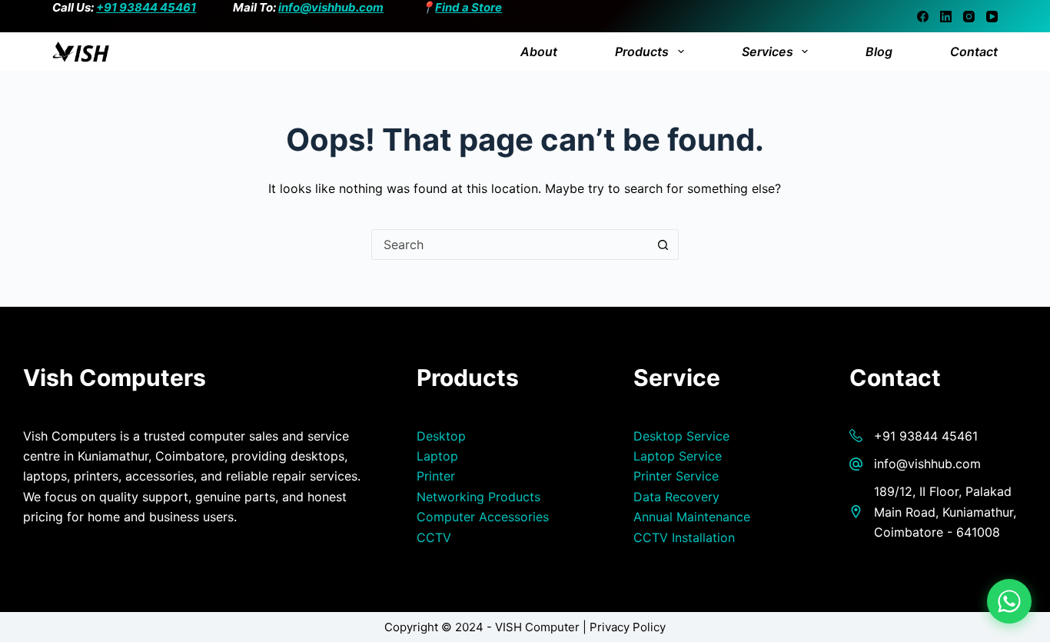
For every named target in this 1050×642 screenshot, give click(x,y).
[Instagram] (969, 16)
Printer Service (676, 476)
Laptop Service (677, 456)
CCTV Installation (684, 537)
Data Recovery (676, 496)
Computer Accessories (483, 516)
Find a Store (468, 7)
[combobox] (510, 244)
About (538, 51)
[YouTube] (992, 16)
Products (642, 51)
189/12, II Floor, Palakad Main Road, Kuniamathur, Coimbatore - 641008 (945, 512)
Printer (436, 476)
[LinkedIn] (946, 16)
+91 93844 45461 (146, 7)
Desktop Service (681, 436)
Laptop (437, 456)
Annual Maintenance (691, 516)
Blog (879, 51)
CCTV (434, 537)
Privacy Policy (628, 627)
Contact (974, 51)
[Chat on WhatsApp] (1009, 601)
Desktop (441, 436)
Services (767, 51)
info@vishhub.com (331, 7)
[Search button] (663, 244)
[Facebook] (923, 16)
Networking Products (478, 496)
